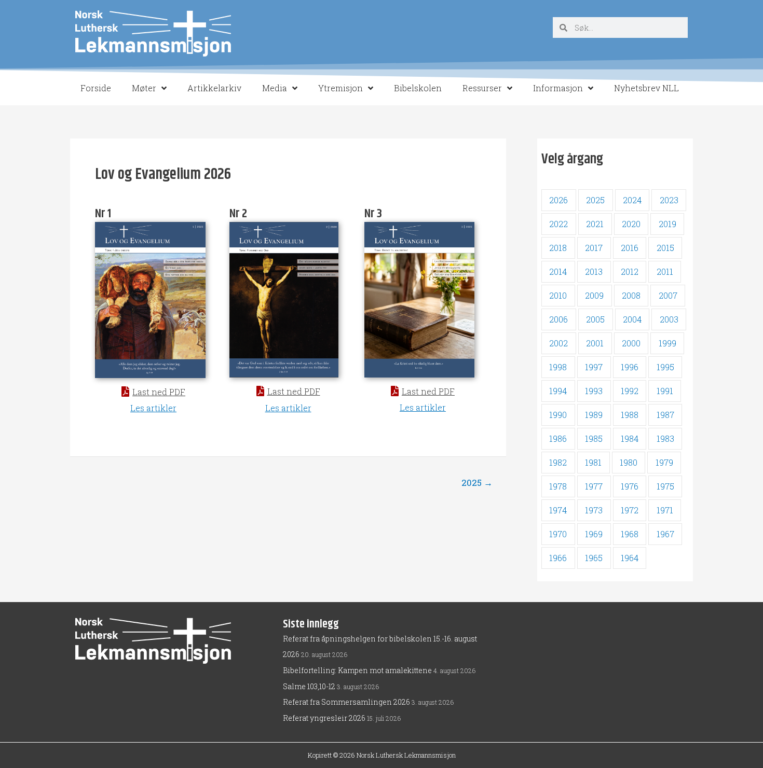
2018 (558, 247)
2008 (631, 295)
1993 (594, 390)
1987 (665, 414)
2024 (632, 199)
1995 (665, 366)
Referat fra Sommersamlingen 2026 (346, 702)
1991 (665, 390)
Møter (144, 87)
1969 (594, 533)
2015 (665, 247)
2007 (668, 295)
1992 (629, 390)
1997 (594, 366)
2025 (477, 482)
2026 (558, 199)
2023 (669, 199)
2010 (558, 295)
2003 (669, 319)
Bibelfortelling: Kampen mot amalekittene (357, 670)
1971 (665, 510)
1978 (558, 486)
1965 (594, 557)
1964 (629, 557)
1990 (558, 414)
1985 (594, 438)
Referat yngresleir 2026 (324, 718)
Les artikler (153, 407)
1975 (665, 486)
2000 (631, 343)
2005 (595, 319)
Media (274, 87)
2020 (631, 223)
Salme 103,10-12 (309, 686)
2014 (558, 271)
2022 (558, 223)
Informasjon (558, 87)
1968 (629, 533)
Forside (95, 87)
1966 (558, 557)
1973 (594, 510)
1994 (558, 390)
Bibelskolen (418, 87)
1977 (594, 486)
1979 (664, 462)
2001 (595, 343)
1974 (558, 510)
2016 (629, 247)
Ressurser (482, 87)
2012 (629, 271)
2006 (558, 319)
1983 (665, 438)
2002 (558, 343)
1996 (629, 366)
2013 (594, 271)
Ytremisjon (340, 87)
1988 (629, 414)
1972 (629, 510)
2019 (667, 223)
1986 (558, 438)
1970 (558, 533)
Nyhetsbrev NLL (646, 87)
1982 (558, 462)
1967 (665, 533)
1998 (558, 366)
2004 (632, 319)
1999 (667, 343)
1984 (629, 438)
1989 (594, 414)
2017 (594, 247)
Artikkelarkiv (214, 87)
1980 (628, 462)
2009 (594, 295)
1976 (629, 486)
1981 (593, 462)
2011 (665, 271)
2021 (595, 223)
